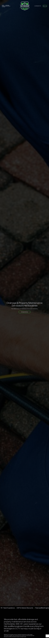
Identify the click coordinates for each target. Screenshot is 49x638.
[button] (45, 6)
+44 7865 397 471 (37, 5)
